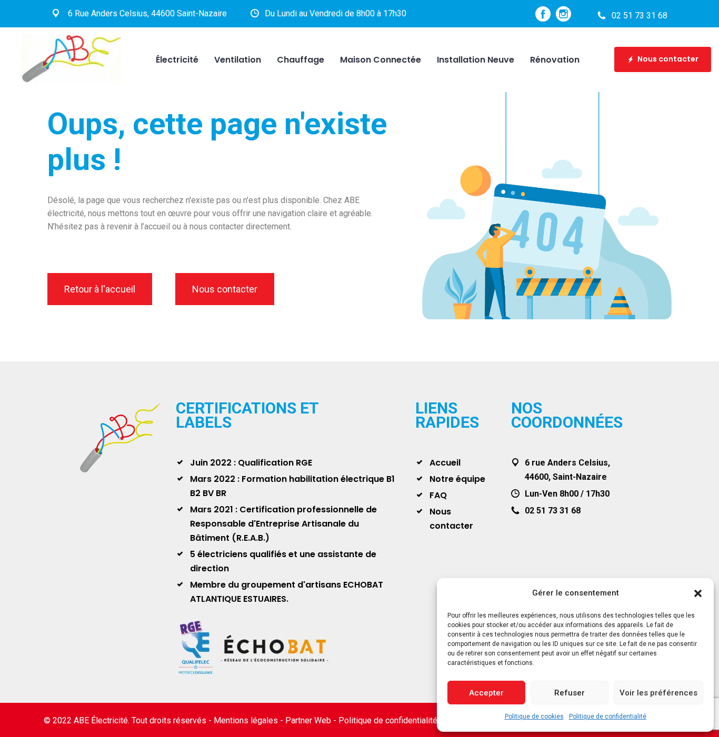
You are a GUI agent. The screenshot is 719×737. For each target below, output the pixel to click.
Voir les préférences (658, 693)
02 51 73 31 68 (639, 16)
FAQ (438, 495)
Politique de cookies (534, 716)
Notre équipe (457, 479)
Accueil (445, 463)
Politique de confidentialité (607, 716)
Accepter (486, 693)
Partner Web (308, 720)
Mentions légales (246, 720)
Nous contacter (667, 59)
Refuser (569, 693)
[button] (698, 593)
